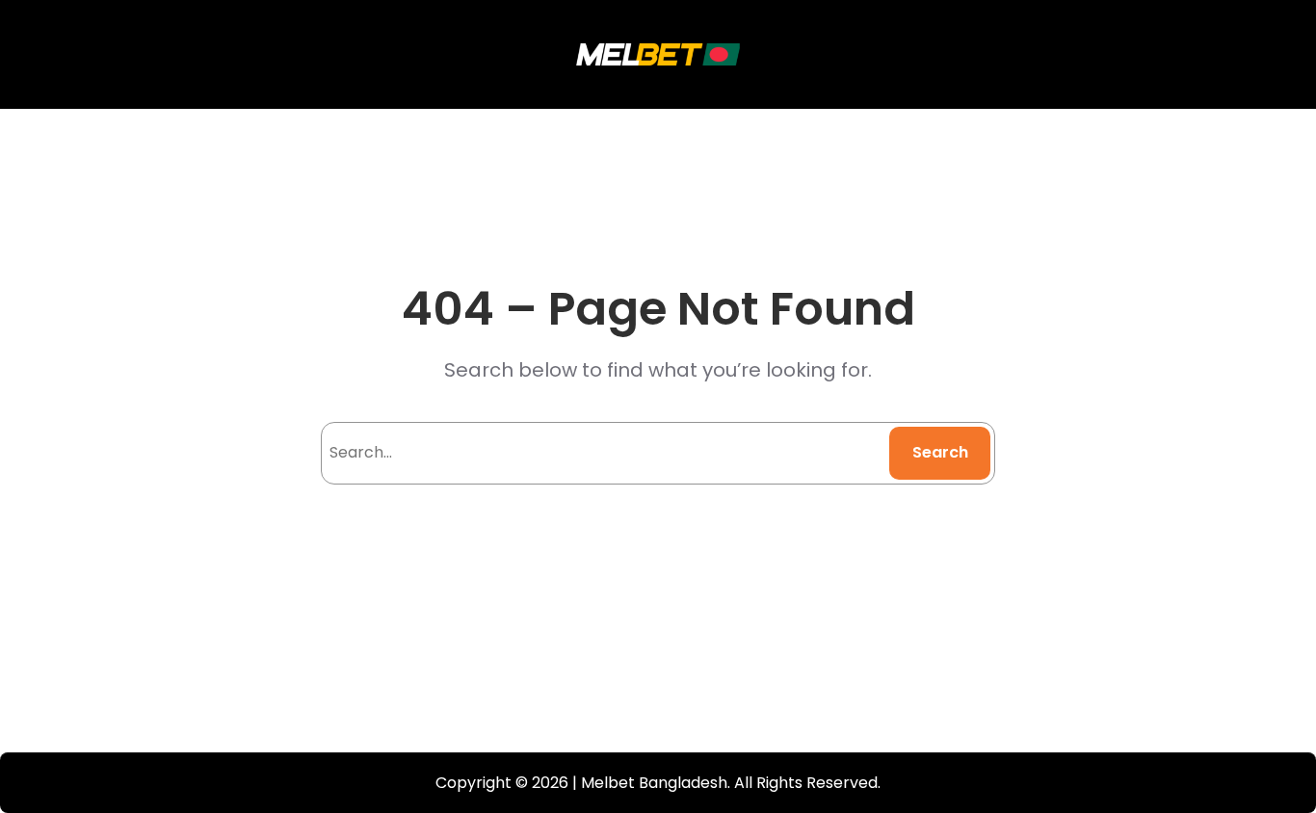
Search (940, 452)
